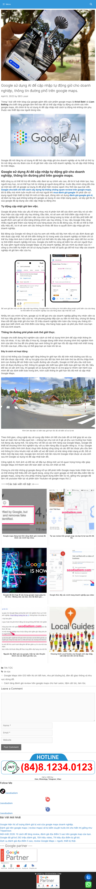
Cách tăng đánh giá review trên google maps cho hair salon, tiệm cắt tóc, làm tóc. (45, 683)
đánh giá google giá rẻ (80, 195)
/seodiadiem (11, 793)
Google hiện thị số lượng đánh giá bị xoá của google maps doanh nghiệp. (36, 824)
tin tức (7, 671)
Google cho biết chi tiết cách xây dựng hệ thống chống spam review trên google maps (46, 189)
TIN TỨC (8, 668)
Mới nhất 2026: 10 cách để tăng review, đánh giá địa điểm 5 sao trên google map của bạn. (45, 834)
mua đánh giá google (64, 192)
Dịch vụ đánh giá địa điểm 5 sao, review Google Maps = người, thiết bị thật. (38, 841)
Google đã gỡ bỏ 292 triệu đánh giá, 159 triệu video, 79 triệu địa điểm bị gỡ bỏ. (40, 837)
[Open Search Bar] (91, 4)
